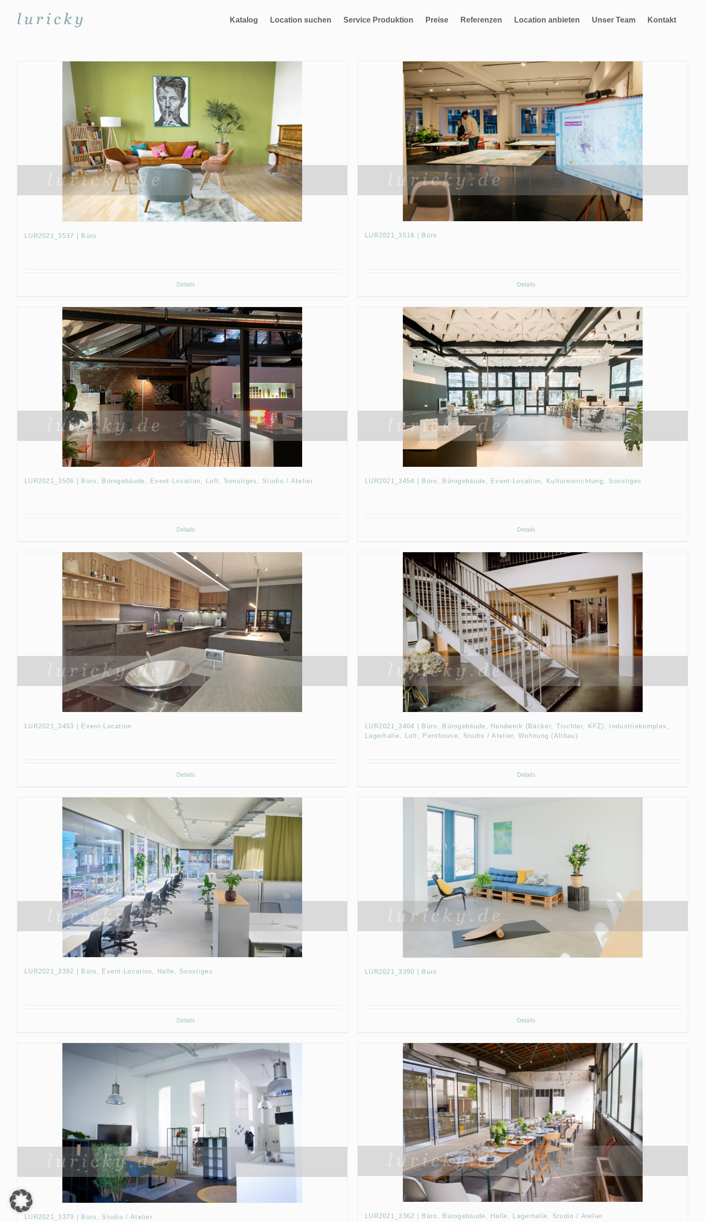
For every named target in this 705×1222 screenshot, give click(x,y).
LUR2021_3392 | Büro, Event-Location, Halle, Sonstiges (118, 971)
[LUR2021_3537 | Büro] (182, 141)
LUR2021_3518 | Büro (401, 235)
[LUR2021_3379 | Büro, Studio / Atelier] (182, 1123)
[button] (21, 1201)
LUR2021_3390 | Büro (401, 971)
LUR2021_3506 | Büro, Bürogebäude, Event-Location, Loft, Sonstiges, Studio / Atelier (168, 481)
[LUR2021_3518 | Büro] (523, 141)
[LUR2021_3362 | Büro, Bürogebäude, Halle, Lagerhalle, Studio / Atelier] (523, 1122)
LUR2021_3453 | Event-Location (78, 726)
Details (185, 284)
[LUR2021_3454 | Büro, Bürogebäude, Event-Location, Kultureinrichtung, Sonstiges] (523, 387)
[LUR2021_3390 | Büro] (523, 877)
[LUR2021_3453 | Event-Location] (182, 632)
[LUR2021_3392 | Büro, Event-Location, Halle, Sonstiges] (182, 877)
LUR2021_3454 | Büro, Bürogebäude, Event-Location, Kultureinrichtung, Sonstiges (503, 481)
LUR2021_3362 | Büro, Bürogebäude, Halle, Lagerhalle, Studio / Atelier (484, 1216)
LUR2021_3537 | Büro (60, 235)
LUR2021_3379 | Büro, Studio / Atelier (88, 1217)
